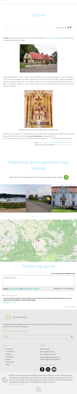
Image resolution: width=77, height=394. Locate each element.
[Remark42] (38, 290)
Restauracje (10, 362)
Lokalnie (8, 354)
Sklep (7, 365)
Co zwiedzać (10, 352)
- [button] (74, 225)
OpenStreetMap (67, 261)
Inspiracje (9, 349)
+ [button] (74, 222)
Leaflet (60, 261)
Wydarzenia (10, 357)
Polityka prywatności (16, 384)
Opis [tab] (7, 28)
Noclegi (8, 359)
